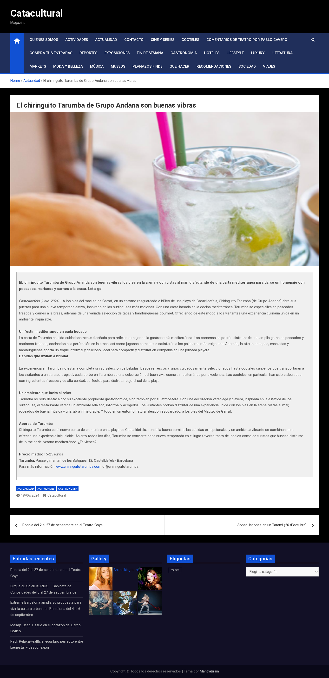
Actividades (76, 40)
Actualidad (106, 40)
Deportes (88, 53)
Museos (118, 66)
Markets (38, 66)
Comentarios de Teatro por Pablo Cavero (246, 40)
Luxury (257, 53)
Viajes (269, 66)
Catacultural (36, 13)
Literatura (282, 53)
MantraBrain (209, 671)
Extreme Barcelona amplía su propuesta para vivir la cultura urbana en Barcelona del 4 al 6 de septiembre (45, 608)
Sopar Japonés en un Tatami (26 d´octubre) (272, 525)
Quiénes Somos (44, 40)
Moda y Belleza (68, 66)
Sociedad (247, 66)
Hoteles (211, 53)
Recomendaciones (214, 66)
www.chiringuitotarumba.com (78, 466)
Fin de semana (150, 53)
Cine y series (162, 40)
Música (97, 66)
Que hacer (179, 66)
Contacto (134, 40)
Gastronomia (184, 53)
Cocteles (190, 40)
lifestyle (235, 53)
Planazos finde (147, 66)
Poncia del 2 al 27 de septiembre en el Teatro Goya (62, 525)
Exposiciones (117, 53)
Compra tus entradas (51, 53)
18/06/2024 (30, 495)
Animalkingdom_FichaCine (134, 570)
